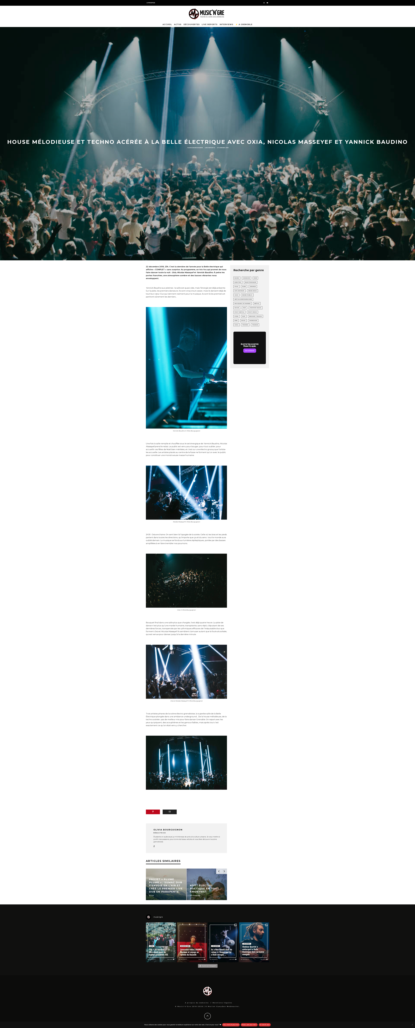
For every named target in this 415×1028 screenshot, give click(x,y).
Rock (243, 320)
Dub (255, 278)
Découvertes (192, 24)
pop (244, 307)
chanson (246, 278)
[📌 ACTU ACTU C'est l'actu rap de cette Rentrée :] (161, 942)
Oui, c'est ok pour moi (231, 1025)
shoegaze (253, 320)
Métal (256, 303)
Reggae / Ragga (255, 316)
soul (236, 324)
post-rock (252, 312)
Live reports (209, 24)
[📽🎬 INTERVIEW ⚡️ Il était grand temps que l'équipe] (192, 942)
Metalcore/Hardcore (243, 299)
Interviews (226, 24)
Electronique (250, 282)
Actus (178, 24)
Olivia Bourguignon (195, 147)
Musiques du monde (243, 303)
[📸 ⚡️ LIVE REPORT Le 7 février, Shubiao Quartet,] (254, 942)
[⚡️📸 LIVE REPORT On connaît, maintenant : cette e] (223, 942)
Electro (238, 282)
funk (244, 286)
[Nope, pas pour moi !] (412, 1025)
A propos (151, 3)
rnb (236, 320)
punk (237, 316)
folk (236, 286)
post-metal (239, 312)
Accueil (167, 24)
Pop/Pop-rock (255, 307)
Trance (255, 324)
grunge (253, 286)
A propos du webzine (197, 1003)
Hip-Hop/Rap (239, 290)
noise (237, 307)
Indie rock (252, 290)
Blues (237, 278)
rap (243, 316)
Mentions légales (222, 1003)
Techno (245, 324)
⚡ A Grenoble (243, 24)
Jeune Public (247, 295)
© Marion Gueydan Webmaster (222, 1006)
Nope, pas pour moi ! (249, 1025)
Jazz (236, 295)
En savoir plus (265, 1025)
